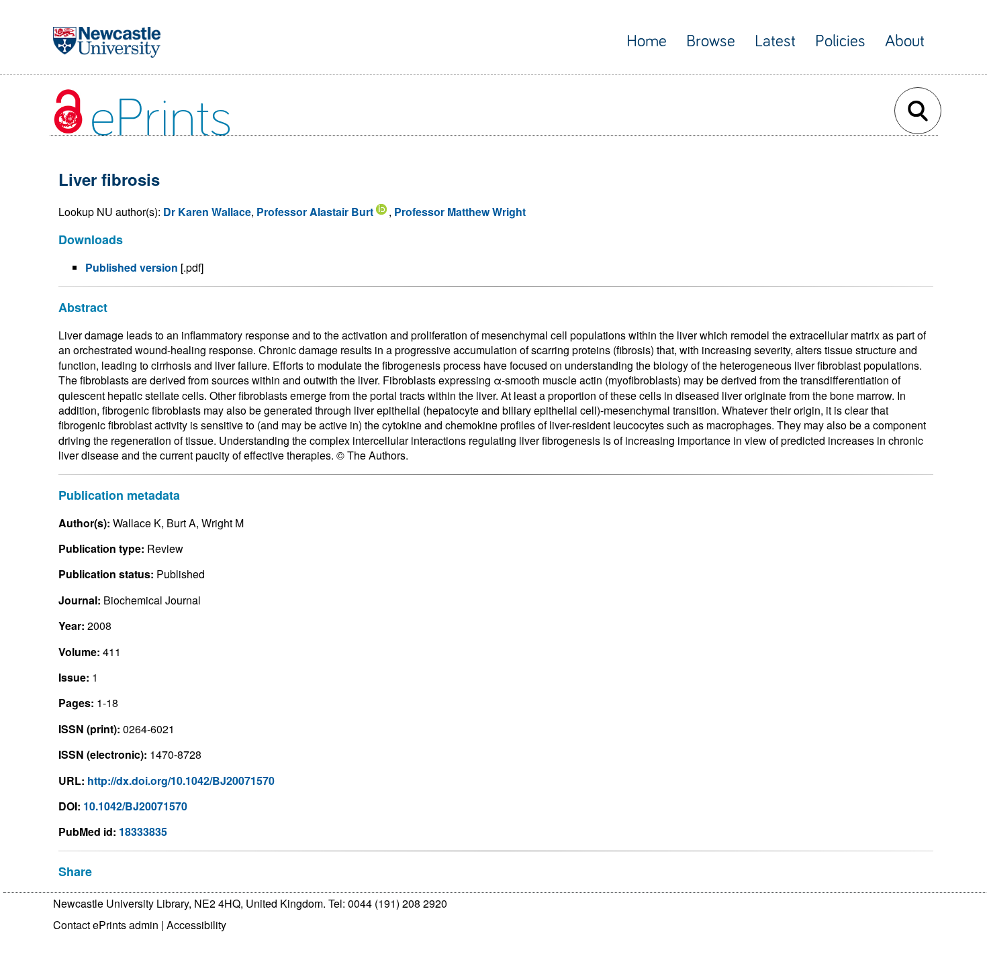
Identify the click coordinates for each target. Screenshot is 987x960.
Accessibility (196, 924)
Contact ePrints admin (105, 924)
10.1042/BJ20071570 (135, 806)
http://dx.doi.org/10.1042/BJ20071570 (181, 780)
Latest (775, 41)
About (905, 41)
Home (646, 41)
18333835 (143, 831)
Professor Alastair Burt (314, 211)
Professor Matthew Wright (460, 211)
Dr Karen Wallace (207, 211)
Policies (840, 41)
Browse (710, 41)
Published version (131, 267)
